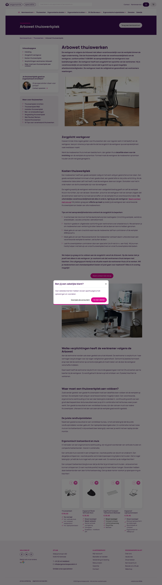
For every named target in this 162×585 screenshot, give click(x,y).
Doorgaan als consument (80, 300)
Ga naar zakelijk (99, 300)
